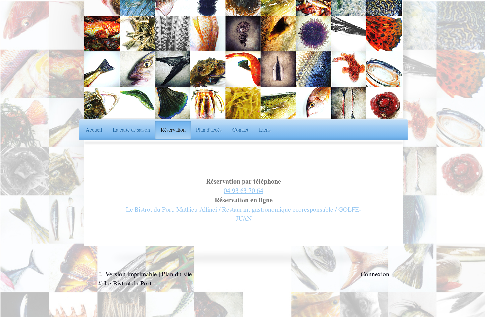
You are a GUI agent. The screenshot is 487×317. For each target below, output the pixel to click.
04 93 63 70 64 (243, 190)
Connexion (375, 273)
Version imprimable (131, 273)
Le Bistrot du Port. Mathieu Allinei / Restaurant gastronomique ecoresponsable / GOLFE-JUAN (243, 213)
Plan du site (177, 273)
